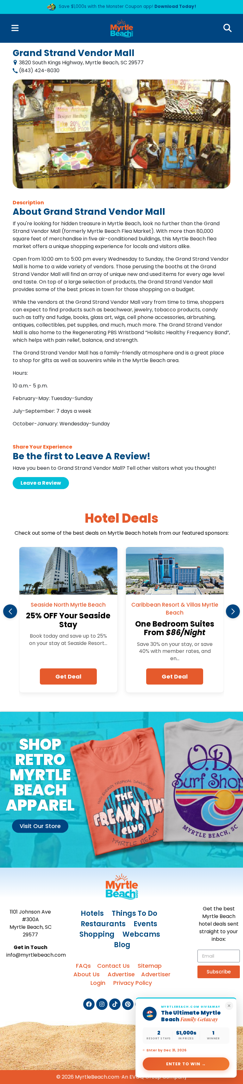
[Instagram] (102, 1004)
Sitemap (150, 966)
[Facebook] (89, 1004)
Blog (122, 945)
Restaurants (103, 924)
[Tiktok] (115, 1004)
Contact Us (113, 966)
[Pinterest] (128, 1004)
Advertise (121, 974)
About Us (86, 974)
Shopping (97, 934)
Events (145, 924)
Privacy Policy (132, 983)
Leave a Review (41, 483)
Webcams (141, 934)
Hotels (92, 913)
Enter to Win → (186, 1064)
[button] (10, 611)
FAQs (83, 966)
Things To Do (134, 913)
